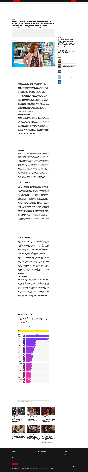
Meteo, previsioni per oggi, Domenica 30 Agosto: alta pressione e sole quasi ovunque (66, 46)
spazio (49, 2)
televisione (16, 415)
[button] (12, 0)
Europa (24, 2)
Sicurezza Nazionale (18, 2)
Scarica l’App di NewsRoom (42, 451)
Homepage (13, 451)
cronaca (13, 457)
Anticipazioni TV (54, 2)
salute (46, 2)
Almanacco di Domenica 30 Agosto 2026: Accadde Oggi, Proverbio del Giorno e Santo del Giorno (67, 44)
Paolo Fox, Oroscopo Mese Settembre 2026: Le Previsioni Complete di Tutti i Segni (66, 48)
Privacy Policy (13, 469)
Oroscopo (13, 454)
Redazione (65, 451)
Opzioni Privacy (23, 469)
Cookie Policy (18, 469)
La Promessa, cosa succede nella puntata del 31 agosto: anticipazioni (66, 40)
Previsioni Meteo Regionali (62, 50)
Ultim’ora (13, 2)
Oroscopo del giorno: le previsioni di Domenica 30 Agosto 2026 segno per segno (66, 52)
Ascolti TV (13, 19)
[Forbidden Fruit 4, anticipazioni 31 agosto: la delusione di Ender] (59, 66)
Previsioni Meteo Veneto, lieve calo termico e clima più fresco (67, 54)
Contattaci (65, 454)
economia (30, 2)
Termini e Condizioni (28, 469)
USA (26, 2)
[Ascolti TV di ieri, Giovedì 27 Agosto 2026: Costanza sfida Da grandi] (33, 411)
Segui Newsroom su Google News (26, 330)
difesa (37, 2)
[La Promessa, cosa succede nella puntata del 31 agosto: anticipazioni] (59, 61)
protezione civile (41, 2)
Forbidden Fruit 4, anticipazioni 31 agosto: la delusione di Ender (65, 42)
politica (34, 2)
